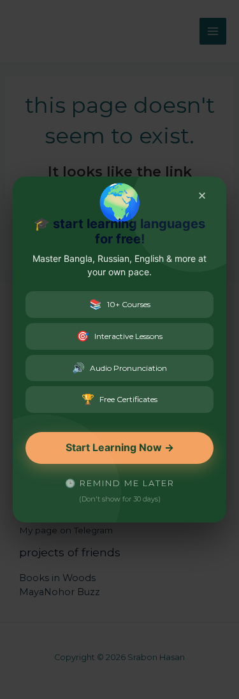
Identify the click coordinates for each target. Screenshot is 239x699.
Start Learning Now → (120, 447)
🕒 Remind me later (120, 483)
